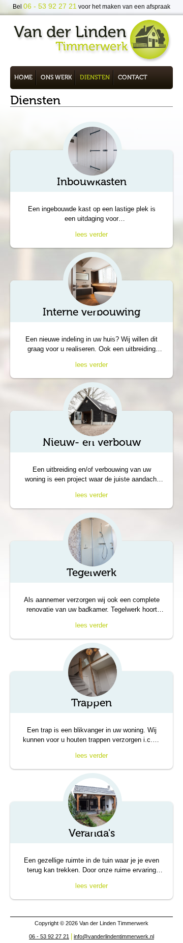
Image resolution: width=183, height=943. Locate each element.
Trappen (91, 702)
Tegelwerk (91, 572)
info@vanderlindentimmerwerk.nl (114, 936)
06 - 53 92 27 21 (49, 936)
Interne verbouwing (91, 311)
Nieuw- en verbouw (92, 442)
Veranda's (92, 832)
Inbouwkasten (92, 181)
